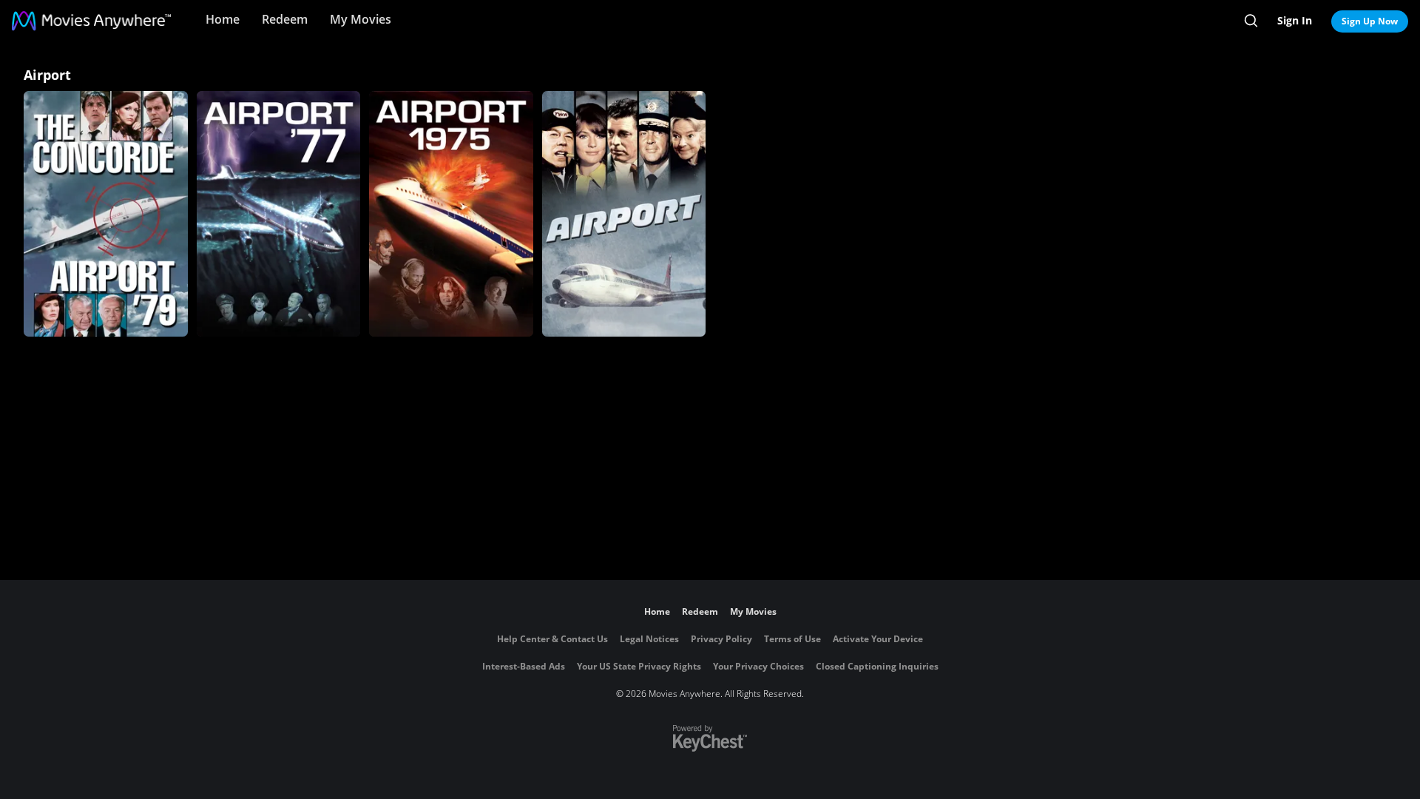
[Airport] (624, 214)
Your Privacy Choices (758, 666)
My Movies (360, 19)
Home (223, 19)
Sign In (1294, 20)
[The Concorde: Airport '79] (106, 214)
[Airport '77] (279, 214)
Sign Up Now (1370, 21)
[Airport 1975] (451, 214)
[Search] (1251, 20)
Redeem (285, 19)
